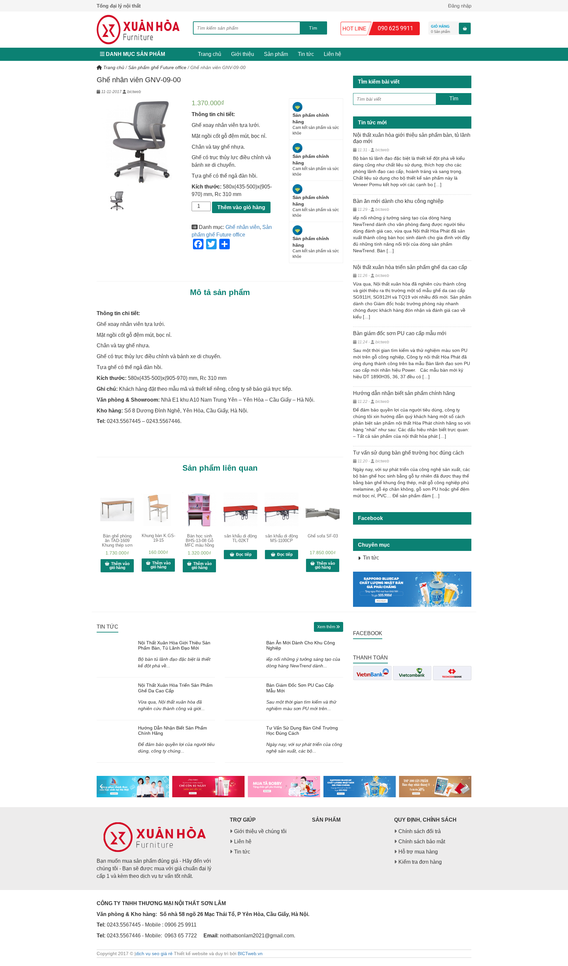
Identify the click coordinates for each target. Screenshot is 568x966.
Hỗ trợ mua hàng (418, 852)
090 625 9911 (395, 28)
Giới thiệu (242, 54)
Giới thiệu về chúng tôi (260, 831)
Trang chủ (209, 54)
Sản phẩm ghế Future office (157, 67)
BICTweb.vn (250, 953)
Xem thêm (326, 627)
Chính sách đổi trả (419, 831)
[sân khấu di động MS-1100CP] (281, 509)
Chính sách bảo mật (421, 841)
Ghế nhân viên (242, 227)
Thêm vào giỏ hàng (241, 207)
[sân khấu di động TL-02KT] (240, 509)
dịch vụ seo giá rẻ (154, 953)
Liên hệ (332, 54)
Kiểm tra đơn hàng (420, 862)
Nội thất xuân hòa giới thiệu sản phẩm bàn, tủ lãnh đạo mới (174, 645)
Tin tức (306, 54)
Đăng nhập (459, 6)
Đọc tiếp (243, 554)
